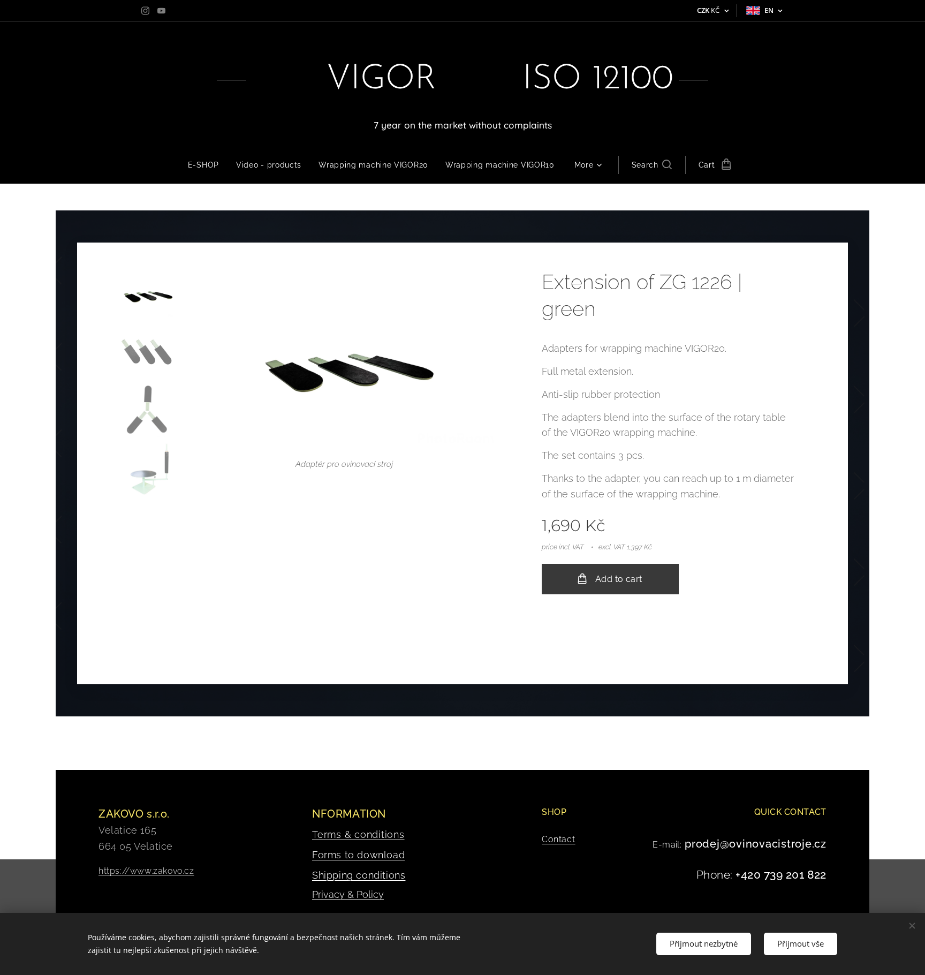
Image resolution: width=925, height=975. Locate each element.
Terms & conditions (358, 834)
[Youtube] (161, 11)
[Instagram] (145, 11)
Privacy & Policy (348, 894)
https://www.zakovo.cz (146, 871)
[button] (651, 165)
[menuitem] (208, 165)
